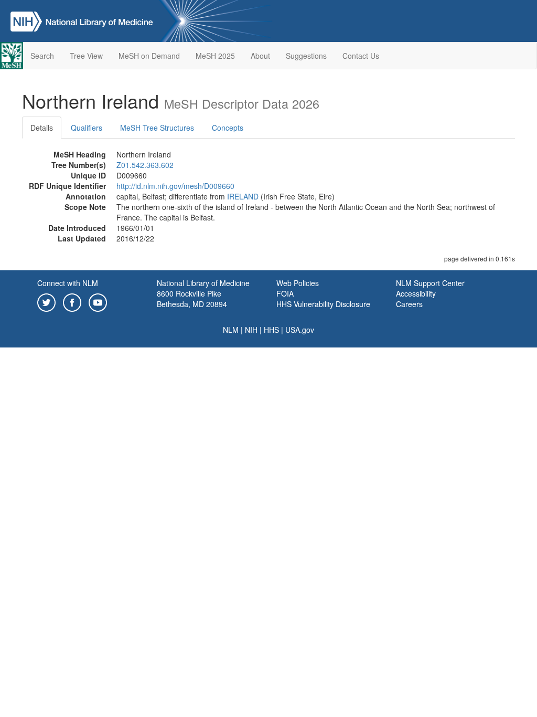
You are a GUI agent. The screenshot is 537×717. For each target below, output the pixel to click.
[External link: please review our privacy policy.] (46, 301)
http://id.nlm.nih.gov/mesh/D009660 (175, 186)
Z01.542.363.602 (145, 165)
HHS (271, 329)
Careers (409, 304)
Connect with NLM (67, 283)
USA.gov (299, 329)
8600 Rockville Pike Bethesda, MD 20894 (192, 298)
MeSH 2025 (215, 55)
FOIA (285, 293)
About (260, 55)
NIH (251, 329)
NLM (231, 329)
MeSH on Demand (149, 55)
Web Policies (297, 283)
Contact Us (360, 55)
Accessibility (416, 293)
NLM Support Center (430, 283)
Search (42, 55)
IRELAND (243, 196)
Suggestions (306, 55)
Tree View (86, 55)
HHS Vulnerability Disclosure (323, 304)
